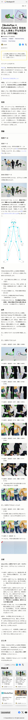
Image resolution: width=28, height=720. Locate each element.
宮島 (17, 149)
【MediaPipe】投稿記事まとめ (10, 78)
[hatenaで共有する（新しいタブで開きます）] (20, 44)
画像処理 (11, 38)
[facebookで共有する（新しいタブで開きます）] (23, 44)
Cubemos (5, 41)
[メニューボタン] (2, 1)
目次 (23, 6)
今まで (3, 67)
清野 (21, 211)
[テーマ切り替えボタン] (26, 2)
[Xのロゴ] (23, 712)
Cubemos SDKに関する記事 (11, 213)
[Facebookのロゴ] (19, 712)
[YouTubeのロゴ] (26, 712)
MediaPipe (5, 38)
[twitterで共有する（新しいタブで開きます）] (26, 45)
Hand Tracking (12, 41)
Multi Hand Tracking (20, 38)
